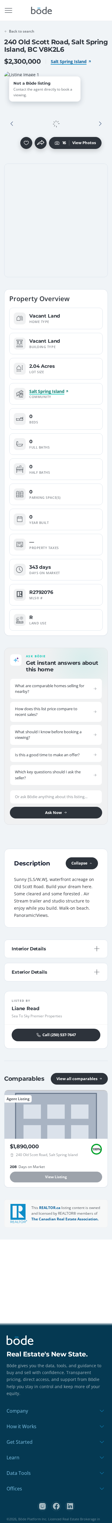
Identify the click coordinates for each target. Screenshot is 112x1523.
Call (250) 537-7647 (59, 1034)
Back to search (21, 31)
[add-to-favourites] (26, 143)
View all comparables (76, 1078)
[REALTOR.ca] (18, 1213)
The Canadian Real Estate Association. (65, 1219)
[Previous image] (12, 123)
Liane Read (25, 1008)
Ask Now (53, 812)
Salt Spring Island (69, 61)
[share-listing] (41, 143)
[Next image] (100, 123)
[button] (12, 123)
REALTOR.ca (49, 1207)
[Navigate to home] (41, 10)
